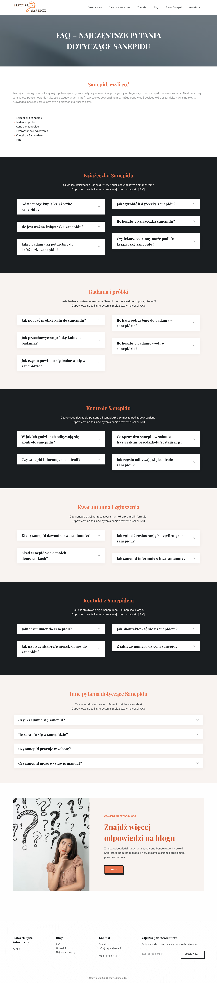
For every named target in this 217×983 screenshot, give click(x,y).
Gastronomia (95, 7)
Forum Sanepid (174, 7)
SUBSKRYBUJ (192, 954)
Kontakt (193, 7)
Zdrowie (141, 7)
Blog (156, 7)
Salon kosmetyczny (119, 7)
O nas (16, 948)
